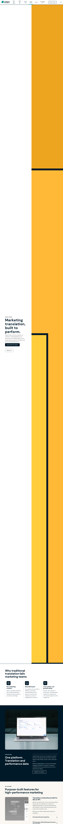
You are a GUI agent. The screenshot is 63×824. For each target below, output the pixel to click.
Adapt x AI (25, 2)
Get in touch (52, 2)
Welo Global (41, 763)
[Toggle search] (61, 2)
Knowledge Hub (42, 2)
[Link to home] (6, 2)
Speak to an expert (39, 772)
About (36, 2)
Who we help (14, 2)
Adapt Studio (31, 2)
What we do (20, 2)
